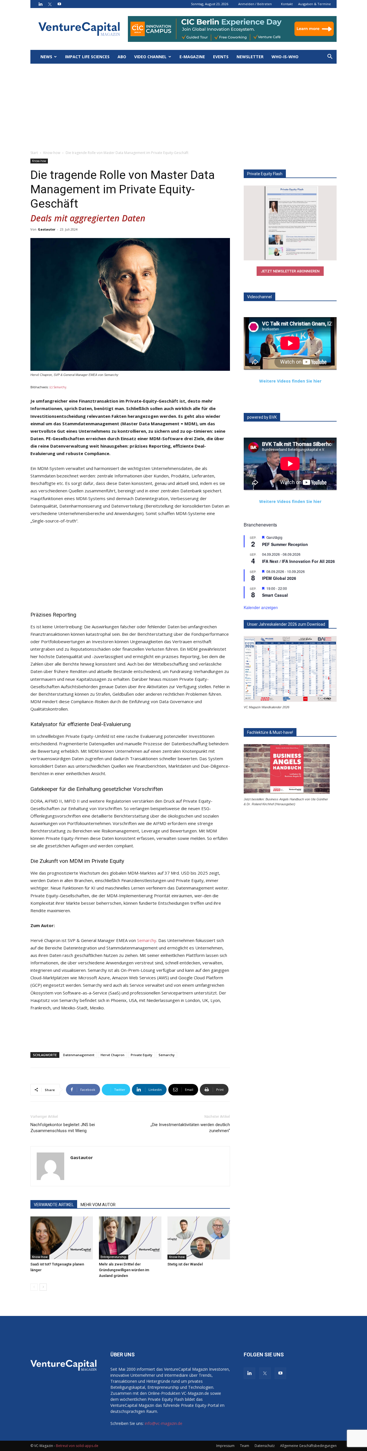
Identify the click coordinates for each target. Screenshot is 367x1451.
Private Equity (141, 1055)
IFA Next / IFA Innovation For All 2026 (298, 561)
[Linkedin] (40, 4)
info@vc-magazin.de (163, 1423)
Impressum (225, 1445)
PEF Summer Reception (285, 544)
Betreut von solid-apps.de (77, 1445)
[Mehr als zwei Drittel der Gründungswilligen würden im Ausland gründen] (130, 1237)
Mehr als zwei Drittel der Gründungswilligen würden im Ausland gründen (124, 1270)
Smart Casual (275, 595)
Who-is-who (285, 56)
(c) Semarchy (58, 387)
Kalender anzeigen (261, 607)
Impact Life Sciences (87, 56)
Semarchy (146, 940)
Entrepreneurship (113, 1257)
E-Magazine (192, 56)
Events (221, 56)
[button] (330, 57)
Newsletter (250, 56)
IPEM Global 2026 (279, 578)
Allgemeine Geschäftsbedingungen (308, 1445)
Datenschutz (265, 1445)
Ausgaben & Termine (314, 4)
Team (244, 1445)
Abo (122, 56)
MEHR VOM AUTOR (98, 1204)
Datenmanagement (78, 1055)
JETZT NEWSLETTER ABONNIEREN (290, 271)
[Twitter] (50, 4)
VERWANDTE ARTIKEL (54, 1204)
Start (34, 152)
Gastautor (46, 229)
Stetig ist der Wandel (185, 1264)
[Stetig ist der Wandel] (198, 1237)
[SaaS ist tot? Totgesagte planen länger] (61, 1237)
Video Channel (150, 56)
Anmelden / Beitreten (255, 4)
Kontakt (287, 4)
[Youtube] (59, 4)
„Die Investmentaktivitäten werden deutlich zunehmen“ (190, 1127)
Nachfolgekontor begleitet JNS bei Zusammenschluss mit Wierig (62, 1127)
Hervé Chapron (112, 1055)
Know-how (51, 152)
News (46, 56)
